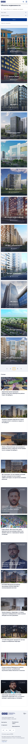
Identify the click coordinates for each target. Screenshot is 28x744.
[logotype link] (4, 2)
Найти (14, 19)
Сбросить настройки (5, 23)
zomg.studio (4, 741)
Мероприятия (16, 726)
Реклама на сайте (15, 722)
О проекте (4, 725)
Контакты (4, 722)
